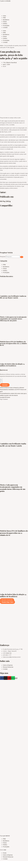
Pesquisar (3, 256)
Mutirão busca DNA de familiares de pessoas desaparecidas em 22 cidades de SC (13, 343)
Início (4, 16)
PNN (4, 18)
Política (5, 23)
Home (4, 853)
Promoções (6, 25)
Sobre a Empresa (8, 855)
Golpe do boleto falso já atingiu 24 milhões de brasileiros (12, 365)
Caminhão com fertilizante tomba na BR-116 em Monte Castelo (13, 297)
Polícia (5, 21)
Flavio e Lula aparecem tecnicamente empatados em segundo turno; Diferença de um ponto (13, 318)
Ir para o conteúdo (5, 1)
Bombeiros (6, 20)
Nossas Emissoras (8, 857)
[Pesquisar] (21, 257)
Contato (5, 27)
